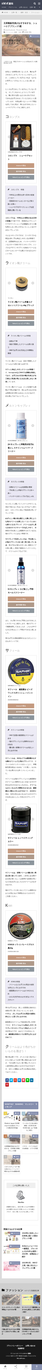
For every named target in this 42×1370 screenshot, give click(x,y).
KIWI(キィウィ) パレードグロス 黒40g (21, 946)
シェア (16, 1368)
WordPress (21, 1358)
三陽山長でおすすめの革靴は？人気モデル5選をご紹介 (11, 1331)
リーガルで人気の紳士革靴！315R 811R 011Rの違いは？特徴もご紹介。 (30, 1126)
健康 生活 (24, 12)
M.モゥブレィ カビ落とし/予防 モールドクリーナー (21, 591)
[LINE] (27, 1080)
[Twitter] (11, 1080)
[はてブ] (19, 1080)
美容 (18, 1113)
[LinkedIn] (31, 1080)
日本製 (26, 32)
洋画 (36, 1136)
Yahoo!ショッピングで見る (21, 177)
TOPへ (36, 1368)
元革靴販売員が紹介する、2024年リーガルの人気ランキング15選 (31, 1331)
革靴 (30, 32)
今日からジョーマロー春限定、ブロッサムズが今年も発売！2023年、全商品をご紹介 (30, 1251)
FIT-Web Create (21, 1356)
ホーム (5, 1368)
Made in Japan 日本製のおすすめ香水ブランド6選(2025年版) (12, 1125)
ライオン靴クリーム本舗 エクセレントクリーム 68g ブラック (21, 303)
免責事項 (21, 1348)
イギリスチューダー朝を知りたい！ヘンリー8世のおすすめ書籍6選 (12, 1169)
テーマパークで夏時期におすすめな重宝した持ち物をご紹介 (31, 1309)
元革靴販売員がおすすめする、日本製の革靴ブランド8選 (12, 1148)
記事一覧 (32, 7)
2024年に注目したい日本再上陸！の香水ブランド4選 (30, 1235)
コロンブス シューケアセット (20, 157)
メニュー (26, 1368)
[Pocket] (23, 1080)
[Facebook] (7, 1080)
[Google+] (15, 1080)
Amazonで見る (21, 165)
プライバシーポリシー (15, 1346)
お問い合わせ (23, 7)
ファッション (35, 12)
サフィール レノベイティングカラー (20, 839)
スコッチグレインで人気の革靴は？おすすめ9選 (11, 1308)
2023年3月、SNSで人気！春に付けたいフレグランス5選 (30, 1265)
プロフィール (12, 7)
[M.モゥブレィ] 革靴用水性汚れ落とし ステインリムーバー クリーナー (21, 447)
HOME (4, 7)
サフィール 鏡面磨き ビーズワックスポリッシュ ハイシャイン (20, 692)
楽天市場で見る (21, 171)
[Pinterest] (7, 1085)
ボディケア (16, 1233)
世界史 (17, 1156)
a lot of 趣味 (7, 3)
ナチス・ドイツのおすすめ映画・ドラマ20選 (30, 1147)
